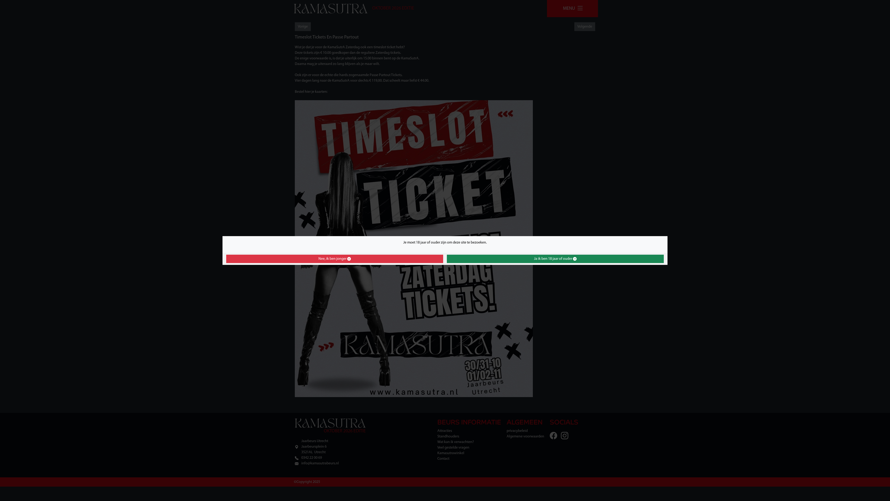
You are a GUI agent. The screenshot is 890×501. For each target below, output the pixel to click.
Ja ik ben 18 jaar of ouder (553, 259)
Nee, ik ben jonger (332, 259)
